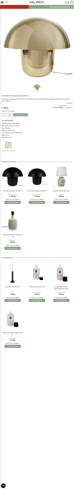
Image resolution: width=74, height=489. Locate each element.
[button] (2, 2)
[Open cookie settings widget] (3, 485)
